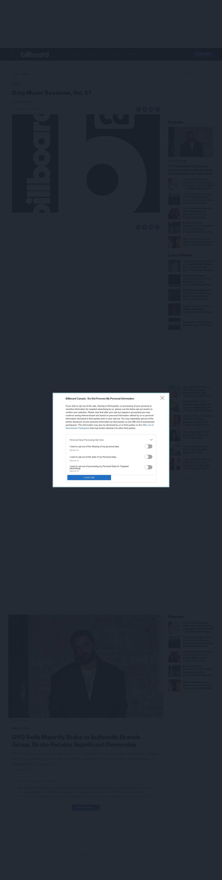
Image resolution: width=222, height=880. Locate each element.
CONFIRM (89, 477)
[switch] (148, 446)
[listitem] (111, 439)
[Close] (163, 399)
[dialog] (111, 440)
